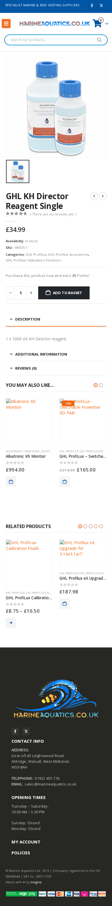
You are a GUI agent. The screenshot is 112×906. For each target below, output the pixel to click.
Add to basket (67, 292)
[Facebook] (92, 5)
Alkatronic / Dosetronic (23, 451)
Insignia (36, 882)
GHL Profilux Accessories (68, 254)
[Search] (99, 40)
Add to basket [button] (11, 481)
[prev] (94, 196)
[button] (95, 385)
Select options (11, 623)
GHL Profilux (36, 254)
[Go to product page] (29, 422)
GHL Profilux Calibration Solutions (33, 260)
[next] (103, 196)
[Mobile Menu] (6, 23)
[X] (101, 5)
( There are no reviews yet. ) (53, 214)
